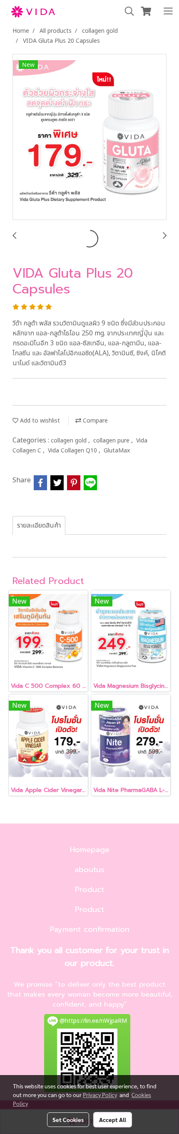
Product (89, 889)
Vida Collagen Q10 (73, 450)
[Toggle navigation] (168, 11)
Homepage (89, 849)
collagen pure (112, 440)
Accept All (112, 1119)
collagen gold (69, 440)
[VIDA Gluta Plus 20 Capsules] (89, 137)
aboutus (89, 869)
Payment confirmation (89, 929)
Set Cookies (68, 1119)
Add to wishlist (39, 420)
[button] (126, 11)
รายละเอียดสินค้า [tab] (39, 525)
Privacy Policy (100, 1094)
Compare (94, 420)
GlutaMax (117, 450)
